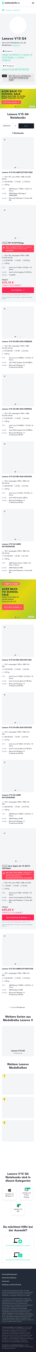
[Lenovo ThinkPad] (18, 1131)
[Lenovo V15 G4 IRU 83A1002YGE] (18, 708)
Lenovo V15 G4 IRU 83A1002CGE (17, 476)
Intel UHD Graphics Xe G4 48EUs (20, 362)
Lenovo (8, 10)
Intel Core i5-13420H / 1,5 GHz (20, 358)
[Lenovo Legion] (18, 1084)
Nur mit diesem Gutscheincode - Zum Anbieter (19, 877)
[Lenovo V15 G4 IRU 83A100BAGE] (18, 322)
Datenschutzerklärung (9, 1278)
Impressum (5, 1281)
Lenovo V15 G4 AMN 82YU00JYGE (17, 969)
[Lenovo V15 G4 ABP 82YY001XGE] (18, 153)
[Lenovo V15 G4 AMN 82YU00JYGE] (18, 949)
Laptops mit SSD (18, 1210)
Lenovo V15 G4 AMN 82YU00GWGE (11, 796)
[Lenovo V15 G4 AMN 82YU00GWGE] (18, 776)
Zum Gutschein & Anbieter (16, 917)
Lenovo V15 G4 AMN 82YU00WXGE (11, 545)
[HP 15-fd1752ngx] (18, 224)
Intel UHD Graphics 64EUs (18, 498)
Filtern (26, 126)
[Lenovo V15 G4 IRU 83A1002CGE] (18, 457)
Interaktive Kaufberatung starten (18, 1260)
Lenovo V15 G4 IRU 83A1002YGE (17, 727)
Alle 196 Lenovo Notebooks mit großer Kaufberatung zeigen (20, 78)
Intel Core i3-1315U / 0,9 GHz (19, 493)
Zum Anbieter (10, 250)
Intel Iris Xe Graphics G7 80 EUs (20, 272)
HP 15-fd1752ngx (16, 243)
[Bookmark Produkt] (4, 139)
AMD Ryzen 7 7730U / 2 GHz (19, 189)
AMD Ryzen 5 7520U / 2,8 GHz (19, 814)
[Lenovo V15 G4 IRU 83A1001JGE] (18, 641)
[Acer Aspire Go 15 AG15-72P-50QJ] (18, 847)
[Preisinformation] (14, 282)
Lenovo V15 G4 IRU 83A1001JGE (17, 660)
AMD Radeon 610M (16, 568)
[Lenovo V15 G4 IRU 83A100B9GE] (18, 390)
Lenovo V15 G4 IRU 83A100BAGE (17, 341)
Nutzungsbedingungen (9, 1274)
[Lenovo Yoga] (18, 1107)
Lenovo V (16, 10)
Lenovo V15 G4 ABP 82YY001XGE (15, 69)
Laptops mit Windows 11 (12, 55)
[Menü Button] (33, 3)
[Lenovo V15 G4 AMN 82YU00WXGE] (18, 525)
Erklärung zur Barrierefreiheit (11, 1285)
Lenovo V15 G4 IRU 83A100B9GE (17, 409)
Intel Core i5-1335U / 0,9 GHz (19, 676)
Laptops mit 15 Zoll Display (26, 1195)
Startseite (3, 10)
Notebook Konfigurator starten (18, 1245)
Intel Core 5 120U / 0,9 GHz (18, 267)
